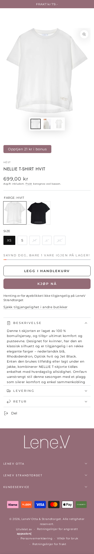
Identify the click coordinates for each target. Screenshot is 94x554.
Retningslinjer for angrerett (57, 529)
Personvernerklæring (36, 538)
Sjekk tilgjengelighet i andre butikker (35, 307)
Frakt (29, 183)
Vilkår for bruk (67, 538)
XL (61, 241)
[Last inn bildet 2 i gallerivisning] (47, 124)
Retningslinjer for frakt (49, 544)
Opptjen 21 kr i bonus (27, 149)
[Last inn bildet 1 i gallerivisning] (36, 124)
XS (11, 241)
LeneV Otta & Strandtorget (41, 519)
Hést (7, 162)
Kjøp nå (47, 284)
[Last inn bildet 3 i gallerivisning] (58, 124)
